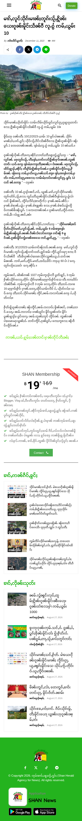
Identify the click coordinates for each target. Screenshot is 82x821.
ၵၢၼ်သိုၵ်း (15, 513)
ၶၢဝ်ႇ (11, 568)
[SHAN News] (41, 5)
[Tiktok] (46, 768)
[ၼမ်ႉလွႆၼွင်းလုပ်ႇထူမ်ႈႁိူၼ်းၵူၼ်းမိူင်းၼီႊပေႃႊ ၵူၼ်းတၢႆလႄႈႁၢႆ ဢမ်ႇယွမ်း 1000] (17, 599)
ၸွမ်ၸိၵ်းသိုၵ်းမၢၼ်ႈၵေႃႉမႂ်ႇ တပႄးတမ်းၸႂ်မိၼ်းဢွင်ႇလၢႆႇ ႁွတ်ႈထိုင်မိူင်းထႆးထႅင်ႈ (51, 545)
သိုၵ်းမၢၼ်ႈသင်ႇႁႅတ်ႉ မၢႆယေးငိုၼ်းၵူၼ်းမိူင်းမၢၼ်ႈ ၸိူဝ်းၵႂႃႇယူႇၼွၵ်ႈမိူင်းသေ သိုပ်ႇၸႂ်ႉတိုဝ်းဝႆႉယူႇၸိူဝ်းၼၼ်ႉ (52, 491)
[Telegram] (37, 49)
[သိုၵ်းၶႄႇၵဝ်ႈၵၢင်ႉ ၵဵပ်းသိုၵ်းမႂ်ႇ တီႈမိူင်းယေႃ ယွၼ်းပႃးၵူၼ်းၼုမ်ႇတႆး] (17, 712)
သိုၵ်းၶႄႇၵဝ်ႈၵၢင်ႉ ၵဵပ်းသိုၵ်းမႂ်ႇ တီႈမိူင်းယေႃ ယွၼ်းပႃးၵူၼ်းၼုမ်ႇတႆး (51, 714)
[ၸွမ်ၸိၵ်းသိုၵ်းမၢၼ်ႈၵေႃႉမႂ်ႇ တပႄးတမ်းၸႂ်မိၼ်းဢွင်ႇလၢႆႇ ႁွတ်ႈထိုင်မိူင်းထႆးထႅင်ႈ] (17, 545)
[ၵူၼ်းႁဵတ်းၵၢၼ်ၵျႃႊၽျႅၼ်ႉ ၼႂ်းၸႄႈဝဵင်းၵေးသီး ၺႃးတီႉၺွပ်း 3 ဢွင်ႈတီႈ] (17, 527)
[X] (28, 49)
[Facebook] (19, 49)
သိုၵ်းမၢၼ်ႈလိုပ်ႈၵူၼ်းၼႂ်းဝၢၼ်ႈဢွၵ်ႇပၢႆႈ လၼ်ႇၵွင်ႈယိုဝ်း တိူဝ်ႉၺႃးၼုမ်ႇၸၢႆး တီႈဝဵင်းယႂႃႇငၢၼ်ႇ (52, 563)
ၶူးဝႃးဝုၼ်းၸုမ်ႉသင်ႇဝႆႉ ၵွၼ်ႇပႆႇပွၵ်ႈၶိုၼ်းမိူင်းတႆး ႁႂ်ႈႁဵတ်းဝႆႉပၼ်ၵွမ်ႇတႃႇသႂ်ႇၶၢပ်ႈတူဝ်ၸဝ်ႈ (52, 633)
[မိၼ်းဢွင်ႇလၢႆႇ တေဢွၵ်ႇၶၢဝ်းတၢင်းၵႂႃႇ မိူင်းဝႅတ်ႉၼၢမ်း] (17, 691)
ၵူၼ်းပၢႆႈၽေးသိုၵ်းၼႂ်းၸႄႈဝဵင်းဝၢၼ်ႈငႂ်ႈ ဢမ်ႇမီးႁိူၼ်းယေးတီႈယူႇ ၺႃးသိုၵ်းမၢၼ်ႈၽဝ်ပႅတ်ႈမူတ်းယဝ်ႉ (51, 509)
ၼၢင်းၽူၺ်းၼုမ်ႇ (37, 617)
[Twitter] (35, 768)
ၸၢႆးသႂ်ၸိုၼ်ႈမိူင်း (37, 644)
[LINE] (46, 49)
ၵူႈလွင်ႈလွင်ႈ (16, 495)
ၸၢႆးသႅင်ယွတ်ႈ (15, 40)
